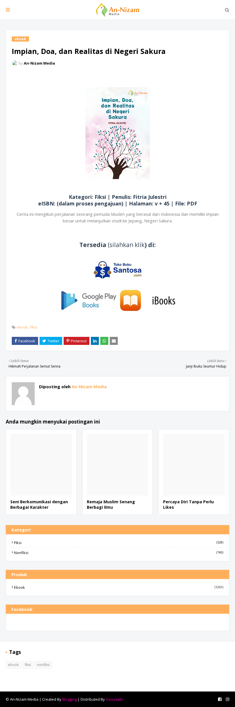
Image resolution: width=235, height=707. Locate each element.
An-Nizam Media (39, 63)
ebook (22, 327)
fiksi (33, 327)
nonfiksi (118, 552)
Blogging (69, 699)
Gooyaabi (114, 699)
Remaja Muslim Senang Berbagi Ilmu (111, 504)
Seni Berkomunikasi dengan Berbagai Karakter (39, 504)
